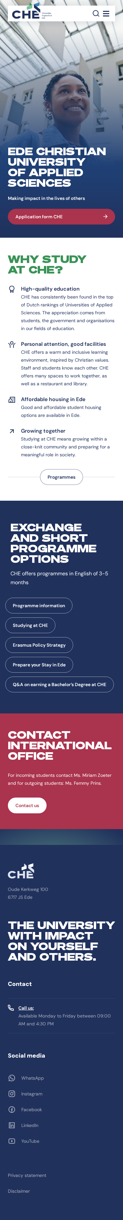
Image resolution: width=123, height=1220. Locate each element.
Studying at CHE (30, 625)
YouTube (30, 1141)
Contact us (27, 805)
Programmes (61, 477)
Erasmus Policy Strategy (39, 645)
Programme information (39, 606)
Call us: (26, 1008)
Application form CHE (39, 217)
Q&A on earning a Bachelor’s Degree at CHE (59, 684)
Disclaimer (19, 1191)
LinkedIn (29, 1125)
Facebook (31, 1109)
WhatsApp (32, 1078)
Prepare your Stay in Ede (39, 665)
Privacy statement (27, 1175)
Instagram (31, 1094)
